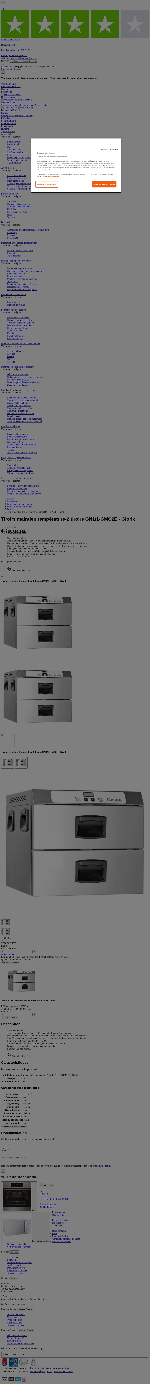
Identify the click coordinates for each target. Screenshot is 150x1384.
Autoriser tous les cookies (104, 184)
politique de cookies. (52, 176)
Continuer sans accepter (109, 149)
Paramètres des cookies (46, 184)
